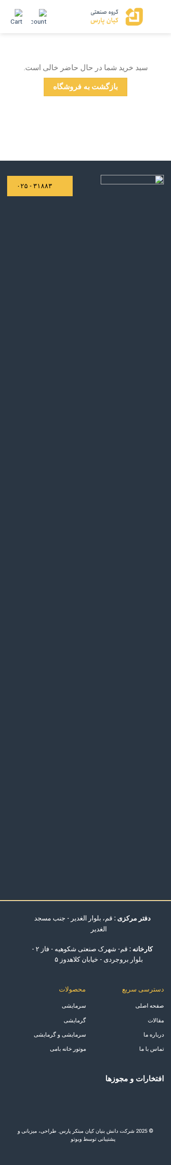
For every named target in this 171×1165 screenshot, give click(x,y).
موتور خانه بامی (68, 1049)
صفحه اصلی (149, 1005)
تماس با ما (151, 1049)
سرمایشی (74, 1005)
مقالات (156, 1020)
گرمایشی (75, 1020)
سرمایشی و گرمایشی (60, 1034)
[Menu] (158, 16)
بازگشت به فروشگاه (85, 86)
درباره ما (153, 1034)
